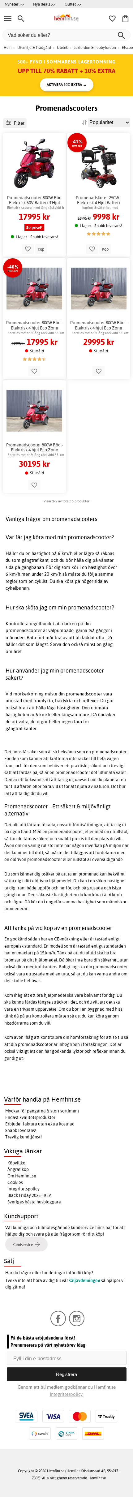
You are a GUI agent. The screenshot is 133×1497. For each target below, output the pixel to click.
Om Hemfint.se (21, 1176)
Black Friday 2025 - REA (29, 1195)
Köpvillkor (17, 1163)
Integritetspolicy (23, 1189)
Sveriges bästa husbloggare (34, 1202)
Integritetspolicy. (67, 1394)
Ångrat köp (18, 1169)
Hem (7, 47)
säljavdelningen (84, 1280)
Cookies (15, 1182)
